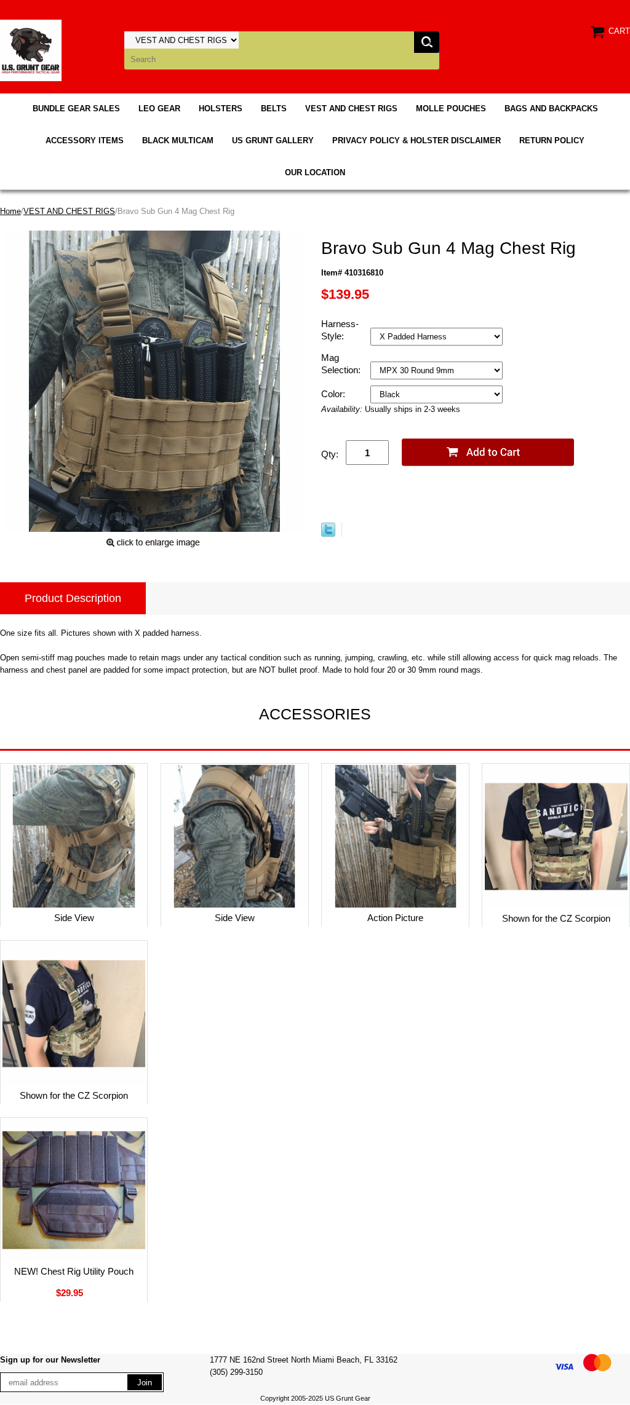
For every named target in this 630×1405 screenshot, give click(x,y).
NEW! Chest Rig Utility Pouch (74, 1271)
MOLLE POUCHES (451, 108)
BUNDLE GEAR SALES (76, 108)
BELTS (274, 108)
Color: (334, 394)
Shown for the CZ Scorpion (556, 918)
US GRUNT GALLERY (273, 140)
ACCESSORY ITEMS (85, 140)
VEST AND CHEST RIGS (351, 108)
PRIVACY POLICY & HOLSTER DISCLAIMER (416, 140)
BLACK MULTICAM (177, 140)
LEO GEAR (159, 108)
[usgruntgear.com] (31, 49)
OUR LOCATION (315, 172)
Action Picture (395, 917)
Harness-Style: (340, 330)
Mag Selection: (342, 363)
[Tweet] (328, 534)
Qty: (329, 454)
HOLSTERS (220, 108)
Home (10, 211)
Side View (74, 917)
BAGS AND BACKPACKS (551, 108)
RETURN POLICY (551, 140)
